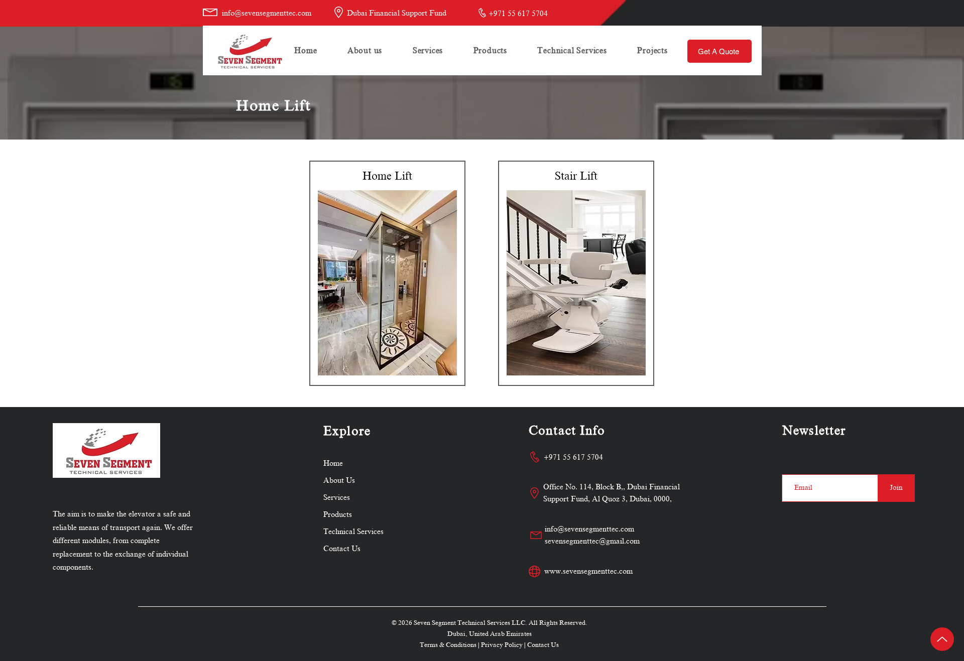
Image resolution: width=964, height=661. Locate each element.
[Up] (942, 639)
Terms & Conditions (448, 644)
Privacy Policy (502, 644)
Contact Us (543, 644)
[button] (428, 50)
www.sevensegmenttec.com (588, 571)
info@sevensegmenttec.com (266, 13)
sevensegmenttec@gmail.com (592, 541)
